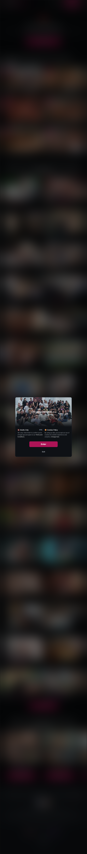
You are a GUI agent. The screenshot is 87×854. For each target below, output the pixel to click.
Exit (43, 452)
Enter (43, 444)
